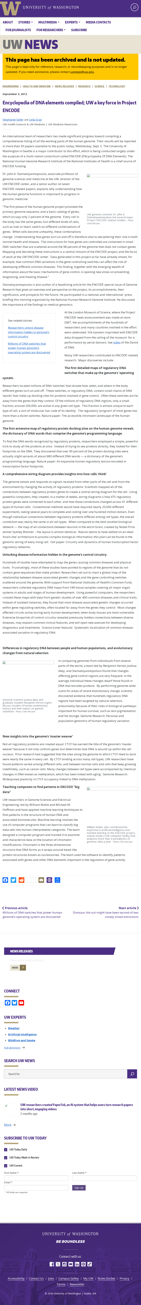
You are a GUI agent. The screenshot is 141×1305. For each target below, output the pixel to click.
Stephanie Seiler (13, 120)
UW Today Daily (18, 1149)
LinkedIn (77, 1264)
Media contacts (98, 22)
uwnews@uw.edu (82, 72)
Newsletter (77, 1284)
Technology (117, 86)
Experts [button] (71, 22)
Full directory (12, 1047)
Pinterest (83, 1264)
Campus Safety (68, 1278)
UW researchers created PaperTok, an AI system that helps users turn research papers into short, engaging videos (76, 1109)
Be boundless (70, 1242)
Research (84, 86)
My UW (88, 1278)
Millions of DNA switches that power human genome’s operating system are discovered (29, 348)
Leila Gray (35, 120)
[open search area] (134, 7)
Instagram (64, 1264)
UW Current (15, 1165)
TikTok (89, 1264)
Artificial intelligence (22, 1034)
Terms (61, 1284)
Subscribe (79, 30)
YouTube (70, 1264)
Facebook (51, 1264)
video (117, 342)
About (8, 22)
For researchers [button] (49, 30)
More (15, 967)
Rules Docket (106, 1278)
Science (99, 86)
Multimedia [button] (47, 22)
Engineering (11, 86)
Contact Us (36, 1278)
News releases (64, 86)
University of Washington (11, 7)
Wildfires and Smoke (21, 1040)
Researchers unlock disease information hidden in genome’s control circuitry (28, 332)
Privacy (124, 1278)
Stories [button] (24, 22)
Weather (14, 1028)
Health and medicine (37, 86)
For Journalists (18, 30)
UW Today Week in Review (24, 1157)
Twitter (58, 1264)
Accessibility (16, 1278)
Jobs (51, 1278)
